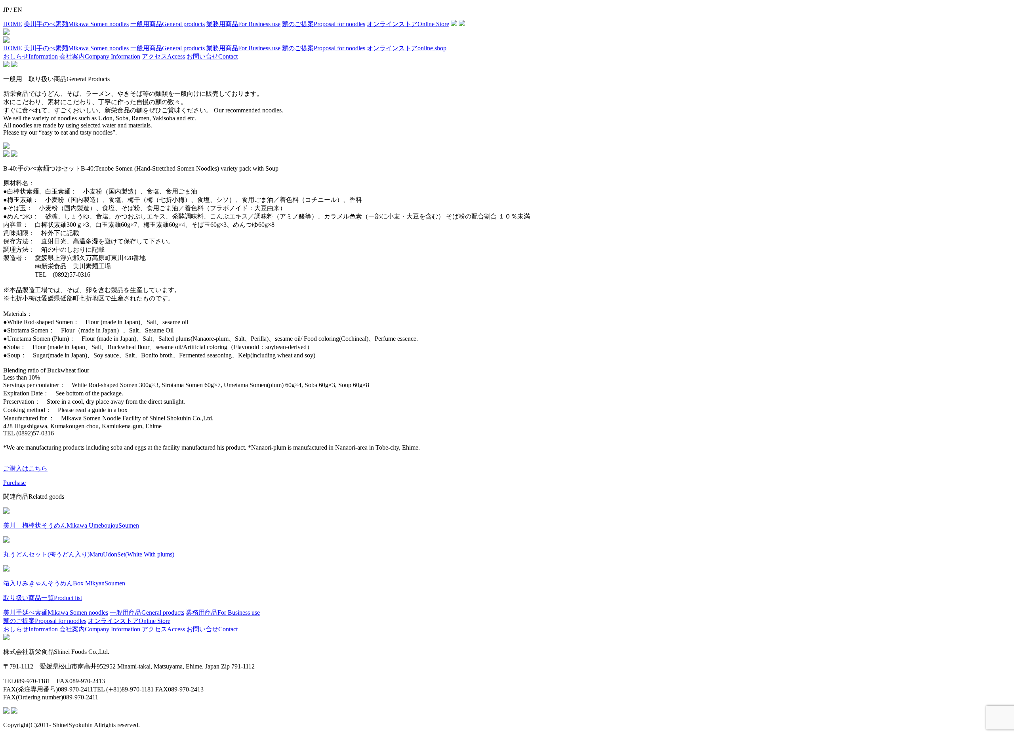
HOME (12, 24)
